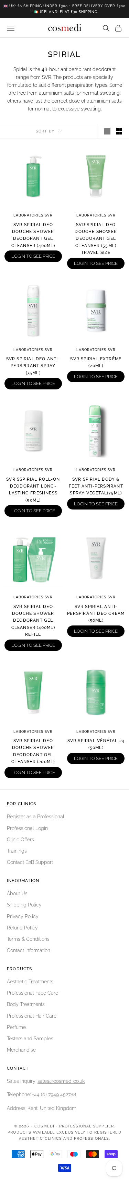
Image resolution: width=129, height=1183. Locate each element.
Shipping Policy (24, 904)
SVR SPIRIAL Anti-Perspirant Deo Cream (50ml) (96, 613)
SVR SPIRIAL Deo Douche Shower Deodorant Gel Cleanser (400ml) (33, 235)
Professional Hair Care (31, 1016)
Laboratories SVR (33, 215)
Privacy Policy (23, 916)
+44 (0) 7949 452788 (54, 1094)
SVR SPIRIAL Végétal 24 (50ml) (96, 744)
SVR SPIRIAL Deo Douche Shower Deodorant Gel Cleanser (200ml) (33, 751)
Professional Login (27, 828)
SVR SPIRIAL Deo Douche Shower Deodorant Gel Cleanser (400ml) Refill (33, 620)
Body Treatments (26, 1004)
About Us (17, 893)
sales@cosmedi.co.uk (61, 1081)
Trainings (17, 851)
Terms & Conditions (28, 939)
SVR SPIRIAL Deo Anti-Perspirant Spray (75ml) (33, 365)
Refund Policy (22, 927)
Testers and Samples (30, 1038)
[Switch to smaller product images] (119, 131)
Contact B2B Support (30, 862)
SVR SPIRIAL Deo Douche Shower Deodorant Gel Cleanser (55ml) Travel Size (96, 238)
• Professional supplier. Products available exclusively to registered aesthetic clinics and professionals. (64, 1132)
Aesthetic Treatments (30, 981)
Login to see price (33, 256)
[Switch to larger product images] (107, 131)
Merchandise (21, 1050)
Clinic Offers (20, 839)
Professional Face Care (32, 993)
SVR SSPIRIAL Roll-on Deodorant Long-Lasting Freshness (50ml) (33, 490)
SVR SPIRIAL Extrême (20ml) (95, 362)
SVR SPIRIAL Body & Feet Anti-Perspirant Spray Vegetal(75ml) (96, 486)
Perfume (16, 1027)
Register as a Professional (35, 816)
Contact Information (28, 950)
